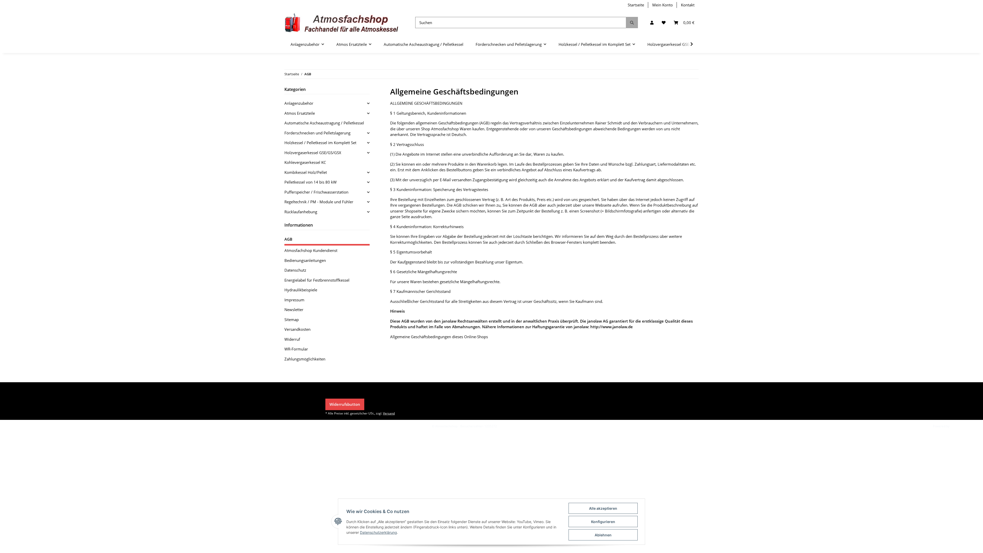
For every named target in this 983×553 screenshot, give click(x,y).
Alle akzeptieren (603, 508)
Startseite (636, 4)
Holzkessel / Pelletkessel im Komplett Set (320, 142)
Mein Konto (662, 4)
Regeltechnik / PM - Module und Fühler (318, 201)
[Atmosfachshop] (341, 22)
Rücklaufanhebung (300, 211)
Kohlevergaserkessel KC (305, 162)
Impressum (294, 299)
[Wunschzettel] (664, 23)
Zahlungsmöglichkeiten (304, 358)
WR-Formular (296, 349)
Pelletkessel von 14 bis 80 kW (310, 182)
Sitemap (291, 319)
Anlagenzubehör (298, 103)
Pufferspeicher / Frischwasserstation (316, 192)
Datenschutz (295, 270)
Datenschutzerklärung (378, 532)
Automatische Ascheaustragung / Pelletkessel (324, 122)
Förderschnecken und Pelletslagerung (317, 132)
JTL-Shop (956, 426)
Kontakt (687, 4)
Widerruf (292, 339)
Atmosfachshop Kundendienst (310, 250)
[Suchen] (632, 22)
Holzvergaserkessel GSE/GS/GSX (312, 152)
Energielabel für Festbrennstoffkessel (316, 280)
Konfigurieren (603, 521)
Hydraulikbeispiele (300, 289)
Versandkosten (297, 329)
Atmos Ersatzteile (299, 113)
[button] (652, 23)
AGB (288, 239)
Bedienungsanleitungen (305, 260)
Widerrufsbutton (344, 404)
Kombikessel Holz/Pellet (305, 172)
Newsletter (293, 309)
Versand (389, 413)
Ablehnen (603, 535)
